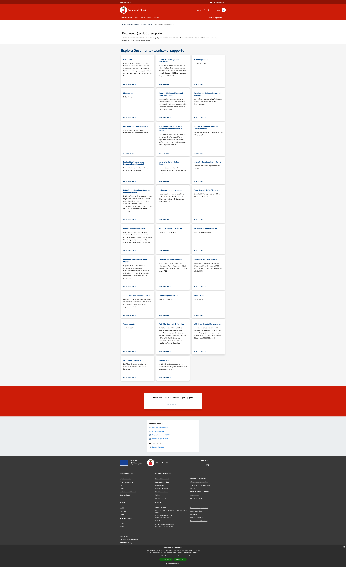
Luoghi (122, 523)
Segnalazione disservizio (197, 511)
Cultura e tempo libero (162, 482)
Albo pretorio (124, 536)
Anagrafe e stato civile (162, 479)
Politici (122, 488)
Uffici (121, 485)
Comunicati (123, 511)
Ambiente (193, 488)
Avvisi (122, 514)
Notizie (122, 508)
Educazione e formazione (198, 479)
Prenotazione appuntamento (199, 508)
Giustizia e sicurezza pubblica (199, 482)
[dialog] (173, 556)
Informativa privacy (126, 543)
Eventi (122, 526)
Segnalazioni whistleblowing (199, 521)
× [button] (344, 547)
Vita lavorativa (159, 485)
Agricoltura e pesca (196, 498)
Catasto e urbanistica (161, 492)
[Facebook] (203, 10)
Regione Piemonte (125, 2)
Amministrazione (133, 24)
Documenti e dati (146, 24)
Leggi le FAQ (194, 514)
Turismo (157, 495)
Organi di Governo (125, 479)
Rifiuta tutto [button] (180, 559)
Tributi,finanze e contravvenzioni (200, 485)
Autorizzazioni (194, 495)
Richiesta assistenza (196, 517)
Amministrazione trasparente (129, 539)
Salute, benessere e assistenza (199, 492)
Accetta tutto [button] (166, 559)
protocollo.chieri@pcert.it (166, 524)
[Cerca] (224, 10)
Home (124, 24)
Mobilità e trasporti (161, 498)
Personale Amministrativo (128, 492)
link (190, 556)
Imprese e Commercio (161, 488)
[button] (173, 564)
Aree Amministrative (126, 482)
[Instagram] (208, 10)
